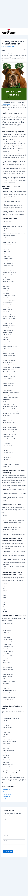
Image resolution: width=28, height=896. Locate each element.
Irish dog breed (6, 104)
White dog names (7, 796)
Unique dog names (7, 789)
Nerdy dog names (7, 791)
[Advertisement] (14, 14)
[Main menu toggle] (25, 31)
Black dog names (7, 794)
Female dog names (7, 798)
